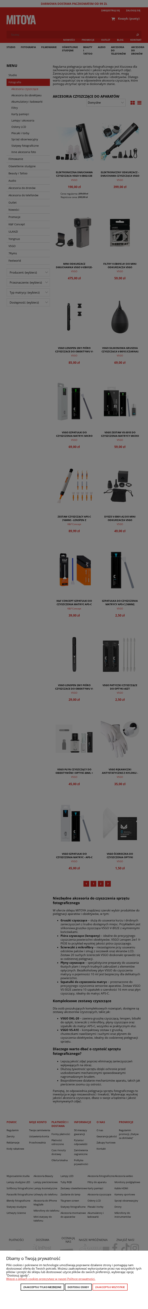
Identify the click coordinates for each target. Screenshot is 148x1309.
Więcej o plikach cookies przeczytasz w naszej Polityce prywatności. (50, 1279)
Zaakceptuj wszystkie (110, 1287)
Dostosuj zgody (78, 1287)
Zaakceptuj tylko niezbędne (42, 1287)
